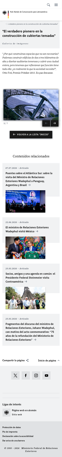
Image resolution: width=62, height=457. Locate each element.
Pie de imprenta (9, 431)
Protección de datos (11, 427)
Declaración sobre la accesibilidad (17, 436)
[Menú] (56, 4)
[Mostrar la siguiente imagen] (55, 123)
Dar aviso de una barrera (13, 440)
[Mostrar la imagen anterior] (46, 123)
